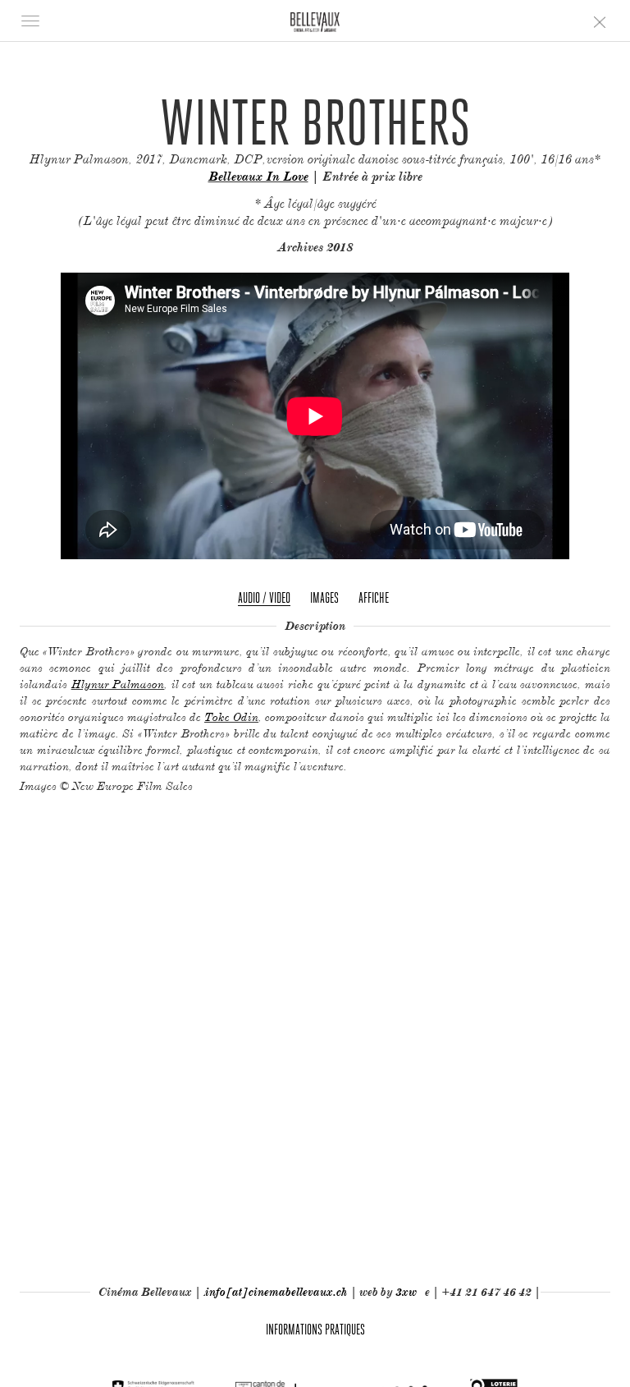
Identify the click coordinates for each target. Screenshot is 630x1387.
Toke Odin (231, 716)
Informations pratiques (315, 1329)
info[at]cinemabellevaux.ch (276, 1291)
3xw (406, 1291)
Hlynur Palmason (118, 683)
